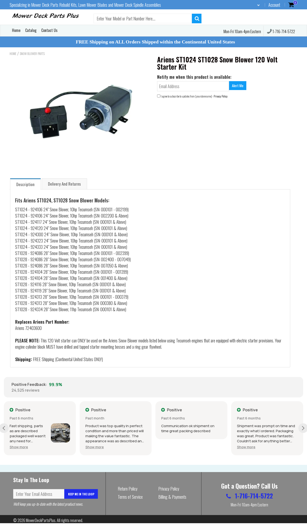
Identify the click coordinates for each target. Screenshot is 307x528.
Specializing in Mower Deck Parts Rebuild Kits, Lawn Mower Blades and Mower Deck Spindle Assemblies (85, 5)
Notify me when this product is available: (194, 77)
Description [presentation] (25, 184)
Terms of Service (130, 497)
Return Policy (127, 489)
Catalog (30, 30)
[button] (75, 446)
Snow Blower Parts (32, 53)
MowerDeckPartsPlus (40, 520)
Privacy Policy (221, 96)
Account (274, 5)
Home (16, 30)
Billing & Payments (172, 497)
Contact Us (49, 30)
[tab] (25, 183)
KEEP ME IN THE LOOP (81, 494)
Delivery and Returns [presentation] (64, 184)
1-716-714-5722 (283, 31)
